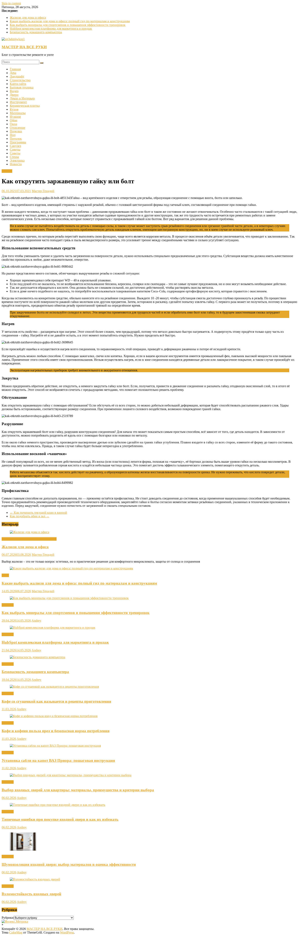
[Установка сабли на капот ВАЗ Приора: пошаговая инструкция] (55, 745)
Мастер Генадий (43, 191)
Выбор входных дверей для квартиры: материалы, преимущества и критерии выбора (78, 790)
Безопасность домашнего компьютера (36, 32)
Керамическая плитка (25, 105)
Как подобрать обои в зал (29, 516)
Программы (18, 142)
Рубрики (8, 917)
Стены (14, 157)
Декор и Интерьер (22, 98)
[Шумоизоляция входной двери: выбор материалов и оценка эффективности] (23, 849)
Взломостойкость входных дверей (31, 894)
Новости (16, 164)
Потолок (16, 138)
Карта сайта (18, 83)
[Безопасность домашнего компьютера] (37, 657)
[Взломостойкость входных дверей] (35, 879)
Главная (15, 69)
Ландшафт (17, 76)
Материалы (18, 113)
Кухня (14, 109)
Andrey (36, 620)
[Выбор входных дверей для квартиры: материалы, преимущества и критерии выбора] (70, 775)
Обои (13, 120)
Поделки (16, 131)
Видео (14, 91)
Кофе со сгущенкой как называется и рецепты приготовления (56, 701)
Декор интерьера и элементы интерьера (29, 539)
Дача (13, 73)
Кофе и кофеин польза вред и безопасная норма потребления (55, 731)
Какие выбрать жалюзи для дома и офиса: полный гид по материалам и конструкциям (70, 21)
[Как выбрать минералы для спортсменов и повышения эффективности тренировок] (69, 598)
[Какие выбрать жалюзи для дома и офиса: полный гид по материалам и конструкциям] (71, 568)
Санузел (15, 146)
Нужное (15, 116)
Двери (14, 94)
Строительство (20, 80)
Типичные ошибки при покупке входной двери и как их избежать (60, 819)
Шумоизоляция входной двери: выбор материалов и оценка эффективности (69, 864)
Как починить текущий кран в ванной (38, 512)
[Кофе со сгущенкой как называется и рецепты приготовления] (54, 686)
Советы (15, 149)
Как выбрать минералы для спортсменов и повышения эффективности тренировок (67, 25)
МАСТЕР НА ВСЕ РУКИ (24, 47)
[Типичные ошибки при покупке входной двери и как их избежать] (57, 804)
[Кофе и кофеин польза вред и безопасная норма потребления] (53, 716)
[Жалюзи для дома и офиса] (29, 532)
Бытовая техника (21, 87)
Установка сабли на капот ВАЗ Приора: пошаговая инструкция (58, 760)
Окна (13, 124)
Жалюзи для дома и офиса (28, 17)
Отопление (17, 127)
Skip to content (11, 3)
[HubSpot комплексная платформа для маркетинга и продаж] (52, 627)
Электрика (17, 160)
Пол (12, 135)
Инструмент (18, 102)
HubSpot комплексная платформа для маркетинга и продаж (51, 28)
